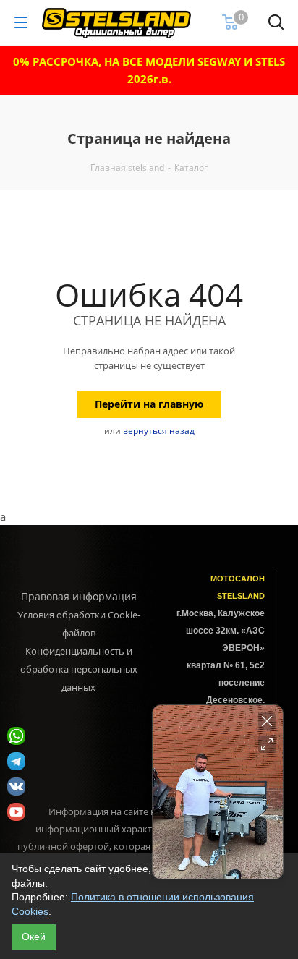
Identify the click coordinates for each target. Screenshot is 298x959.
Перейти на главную (149, 404)
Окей (34, 936)
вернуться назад (159, 431)
